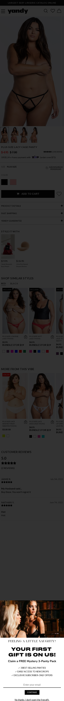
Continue (32, 692)
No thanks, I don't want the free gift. (32, 699)
